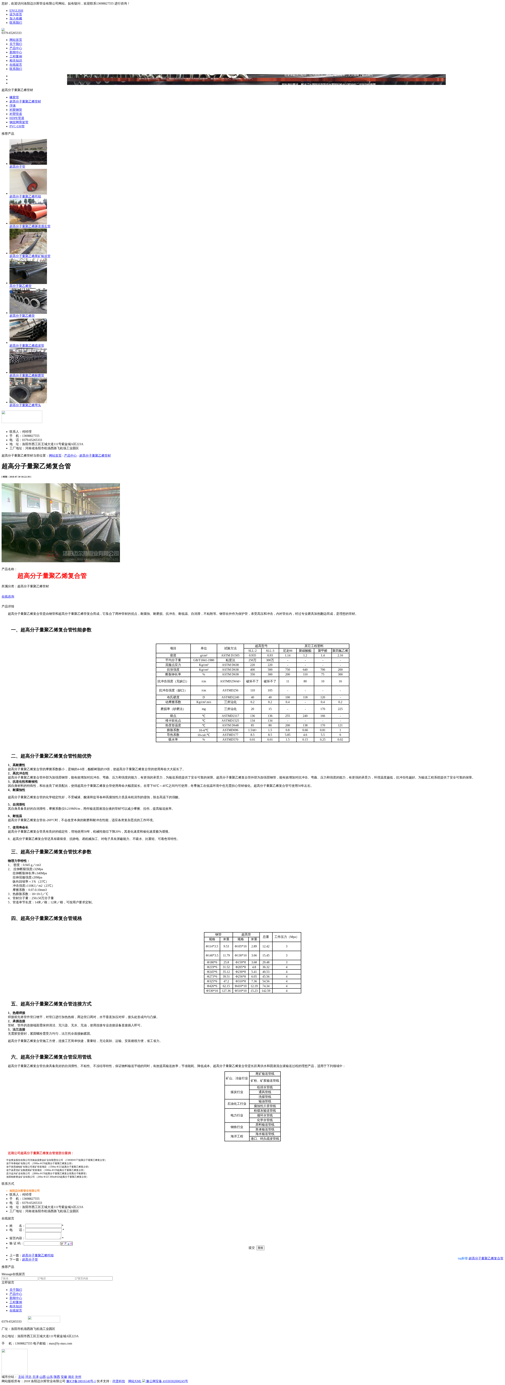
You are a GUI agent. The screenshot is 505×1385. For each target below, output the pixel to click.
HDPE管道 (16, 118)
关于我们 (15, 44)
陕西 (57, 1376)
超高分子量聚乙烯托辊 (25, 196)
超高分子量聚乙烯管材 (25, 101)
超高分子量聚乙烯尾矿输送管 (29, 256)
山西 (42, 1376)
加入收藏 (15, 18)
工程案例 (15, 56)
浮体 (12, 105)
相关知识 (15, 60)
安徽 (64, 1376)
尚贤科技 (118, 1381)
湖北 (71, 1376)
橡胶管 (14, 97)
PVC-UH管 (17, 126)
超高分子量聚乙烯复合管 (486, 1258)
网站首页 (15, 39)
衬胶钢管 (15, 109)
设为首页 (15, 14)
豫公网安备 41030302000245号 (166, 1381)
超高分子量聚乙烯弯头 (25, 405)
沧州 (78, 1376)
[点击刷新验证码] (67, 1244)
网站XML (134, 1381)
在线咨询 (8, 596)
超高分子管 (17, 166)
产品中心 (15, 48)
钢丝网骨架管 (18, 122)
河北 (28, 1376)
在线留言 (15, 64)
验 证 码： (16, 1243)
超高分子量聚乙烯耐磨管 (26, 375)
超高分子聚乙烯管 (22, 315)
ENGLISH (16, 10)
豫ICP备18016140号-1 (81, 1381)
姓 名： (17, 1225)
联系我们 (15, 22)
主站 (21, 1376)
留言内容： (17, 1238)
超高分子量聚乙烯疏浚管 (26, 345)
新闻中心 (15, 52)
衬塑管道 (15, 114)
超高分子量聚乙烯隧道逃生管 (29, 226)
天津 (35, 1376)
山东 (50, 1376)
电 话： (17, 1230)
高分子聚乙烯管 (20, 286)
